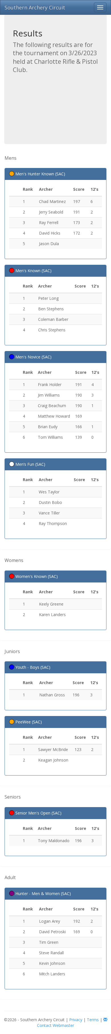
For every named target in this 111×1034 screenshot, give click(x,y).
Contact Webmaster (55, 1025)
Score (79, 189)
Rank (28, 189)
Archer (46, 189)
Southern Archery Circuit (35, 7)
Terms (93, 1019)
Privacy (75, 1019)
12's (94, 189)
